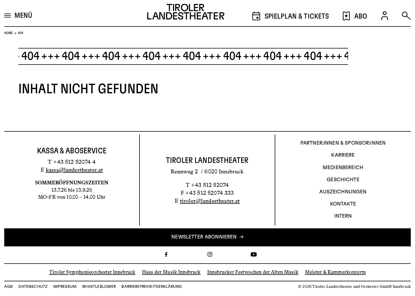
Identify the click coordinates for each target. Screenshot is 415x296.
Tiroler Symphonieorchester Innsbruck (92, 272)
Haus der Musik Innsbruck (171, 272)
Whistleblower (99, 287)
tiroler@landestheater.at (210, 200)
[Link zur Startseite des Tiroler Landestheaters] (185, 13)
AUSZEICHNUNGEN (342, 192)
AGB (8, 287)
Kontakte (343, 204)
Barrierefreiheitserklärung (151, 287)
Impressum (65, 287)
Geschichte (343, 179)
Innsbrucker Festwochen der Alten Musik (252, 272)
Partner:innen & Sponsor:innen (343, 143)
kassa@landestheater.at (74, 169)
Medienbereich (343, 167)
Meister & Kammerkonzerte (335, 272)
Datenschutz (32, 287)
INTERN (343, 216)
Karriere (343, 155)
